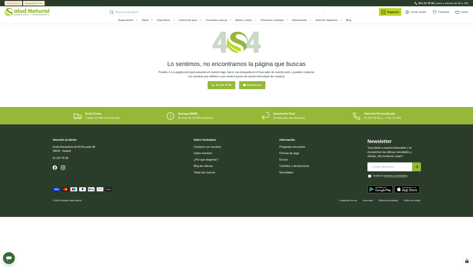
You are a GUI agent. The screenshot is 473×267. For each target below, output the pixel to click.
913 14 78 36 (426, 3)
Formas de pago (289, 153)
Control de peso (188, 20)
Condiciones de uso (348, 200)
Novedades (286, 172)
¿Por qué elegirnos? (206, 159)
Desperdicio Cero (34, 3)
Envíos (283, 159)
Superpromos (13, 3)
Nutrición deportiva (327, 20)
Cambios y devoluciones (294, 165)
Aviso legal (368, 200)
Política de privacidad (388, 200)
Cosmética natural (216, 20)
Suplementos (125, 20)
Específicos (163, 20)
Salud (145, 20)
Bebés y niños (243, 20)
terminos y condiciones (395, 175)
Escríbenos (254, 85)
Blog (348, 20)
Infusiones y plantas (272, 20)
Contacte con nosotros (207, 146)
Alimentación (299, 20)
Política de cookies (412, 200)
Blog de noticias (203, 165)
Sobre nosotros (203, 153)
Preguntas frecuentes (292, 146)
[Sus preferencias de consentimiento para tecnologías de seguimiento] (467, 261)
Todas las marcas (204, 172)
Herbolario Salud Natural (71, 200)
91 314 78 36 (223, 85)
